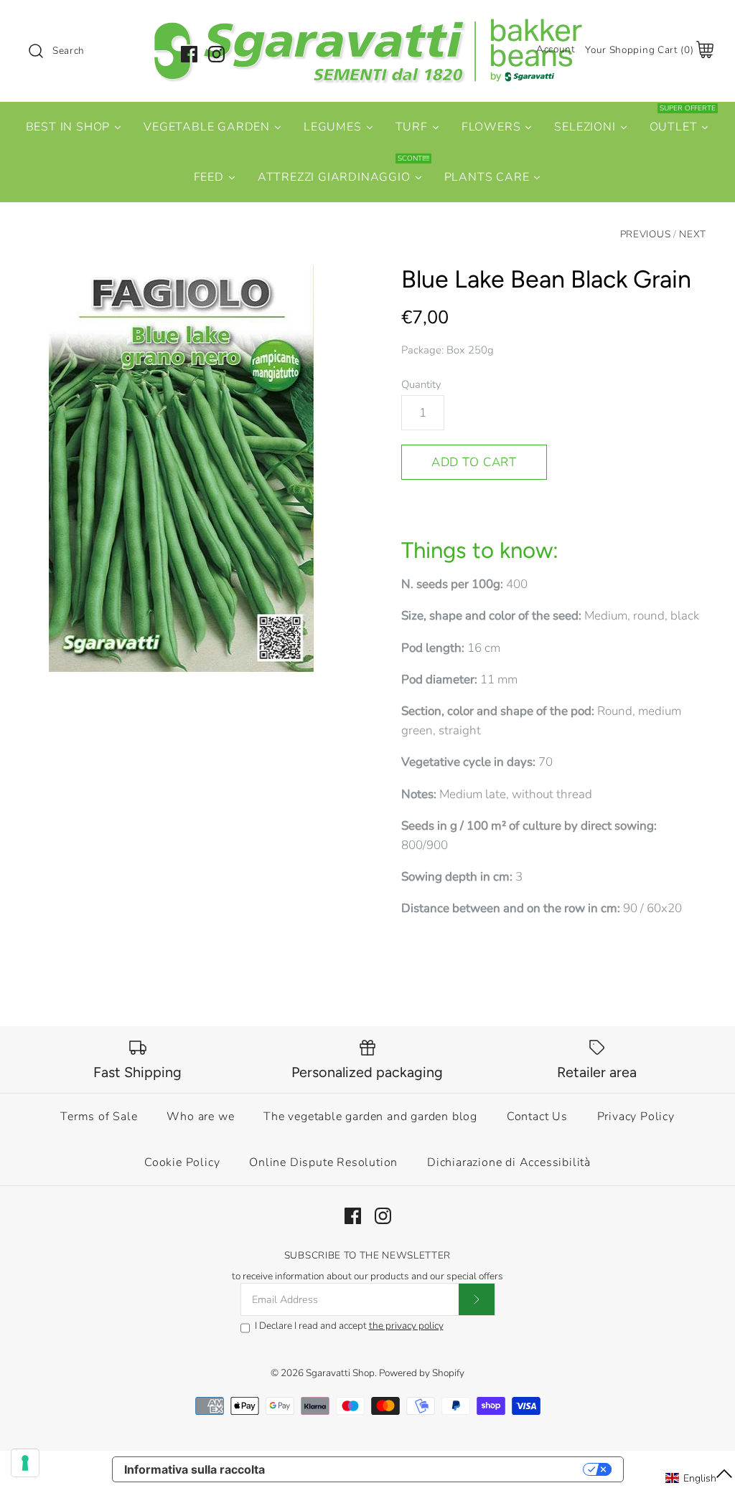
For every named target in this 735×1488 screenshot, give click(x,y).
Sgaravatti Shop (340, 1373)
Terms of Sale (98, 1116)
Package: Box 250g (447, 350)
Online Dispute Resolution (323, 1162)
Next (692, 234)
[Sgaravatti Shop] (367, 24)
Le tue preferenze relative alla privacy (431, 1469)
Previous (645, 234)
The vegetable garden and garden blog (370, 1116)
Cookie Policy (182, 1162)
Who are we (200, 1116)
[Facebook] (189, 54)
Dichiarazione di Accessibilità (509, 1162)
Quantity (421, 384)
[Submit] (477, 1299)
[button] (699, 1478)
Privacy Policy (636, 1116)
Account (556, 49)
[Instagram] (216, 54)
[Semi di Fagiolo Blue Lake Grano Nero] (181, 468)
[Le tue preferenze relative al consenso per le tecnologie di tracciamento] (25, 1463)
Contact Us (537, 1116)
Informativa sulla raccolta (194, 1469)
